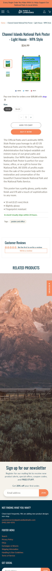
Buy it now (26, 132)
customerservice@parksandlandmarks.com (18, 520)
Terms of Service (8, 556)
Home (3, 23)
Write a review (26, 250)
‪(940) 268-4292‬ (8, 522)
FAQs (4, 543)
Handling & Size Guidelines (12, 552)
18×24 (17, 109)
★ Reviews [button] (49, 288)
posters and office (18, 221)
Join (43, 493)
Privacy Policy (7, 539)
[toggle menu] (3, 11)
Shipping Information (10, 549)
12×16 (8, 109)
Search (4, 536)
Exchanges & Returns (10, 546)
